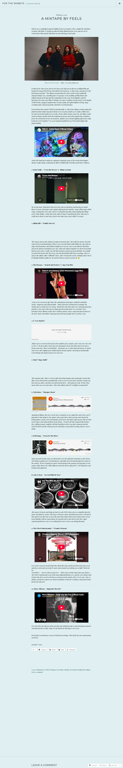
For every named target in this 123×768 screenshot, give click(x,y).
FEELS (48, 670)
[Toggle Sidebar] (119, 3)
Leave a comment (37, 672)
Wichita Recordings (84, 670)
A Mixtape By (40, 670)
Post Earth (73, 670)
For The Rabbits (13, 3)
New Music (60, 670)
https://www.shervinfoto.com (69, 83)
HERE (74, 635)
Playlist (66, 670)
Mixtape (53, 670)
